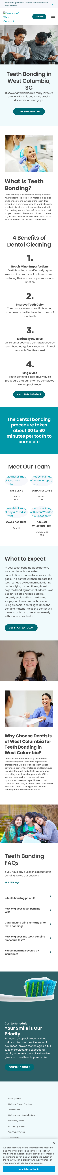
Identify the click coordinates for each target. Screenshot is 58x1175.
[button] (53, 16)
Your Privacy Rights (29, 1169)
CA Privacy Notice (16, 1120)
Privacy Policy (14, 1098)
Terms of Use (14, 1109)
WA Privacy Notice (16, 1132)
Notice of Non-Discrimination (21, 1115)
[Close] (54, 1143)
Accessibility (13, 1137)
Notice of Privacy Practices (20, 1104)
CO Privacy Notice (16, 1126)
